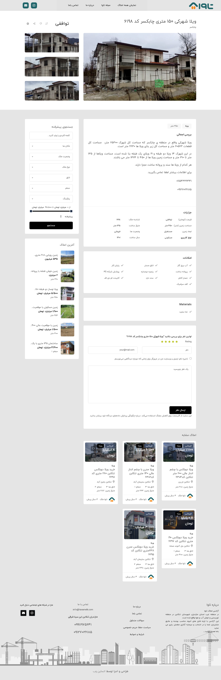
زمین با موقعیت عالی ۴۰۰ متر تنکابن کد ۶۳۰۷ (45, 327)
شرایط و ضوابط (137, 634)
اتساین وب (99, 671)
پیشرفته (68, 216)
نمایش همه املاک (127, 5)
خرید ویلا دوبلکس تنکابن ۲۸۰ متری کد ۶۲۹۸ (103, 473)
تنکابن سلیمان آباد (142, 482)
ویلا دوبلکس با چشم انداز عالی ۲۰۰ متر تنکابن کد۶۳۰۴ (181, 473)
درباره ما (90, 5)
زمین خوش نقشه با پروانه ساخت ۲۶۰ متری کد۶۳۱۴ (44, 273)
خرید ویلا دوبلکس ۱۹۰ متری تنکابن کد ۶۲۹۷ (180, 539)
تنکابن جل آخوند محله (179, 546)
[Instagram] (34, 5)
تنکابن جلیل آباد (104, 482)
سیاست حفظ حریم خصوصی (137, 627)
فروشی (117, 231)
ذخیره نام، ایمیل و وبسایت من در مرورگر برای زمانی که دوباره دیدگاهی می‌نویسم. (151, 358)
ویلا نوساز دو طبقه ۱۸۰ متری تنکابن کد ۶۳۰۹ (46, 291)
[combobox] (51, 146)
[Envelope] (26, 5)
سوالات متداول (137, 620)
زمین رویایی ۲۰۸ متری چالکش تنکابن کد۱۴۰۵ (46, 256)
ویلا (187, 126)
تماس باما (73, 5)
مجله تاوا (105, 5)
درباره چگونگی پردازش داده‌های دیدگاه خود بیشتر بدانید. (115, 415)
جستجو (51, 225)
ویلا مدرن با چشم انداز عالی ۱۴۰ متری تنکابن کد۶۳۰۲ (141, 473)
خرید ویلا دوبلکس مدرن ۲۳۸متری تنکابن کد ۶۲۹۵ (140, 550)
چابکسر (193, 27)
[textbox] (51, 146)
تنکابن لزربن (184, 482)
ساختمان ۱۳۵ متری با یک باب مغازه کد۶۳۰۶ (45, 345)
